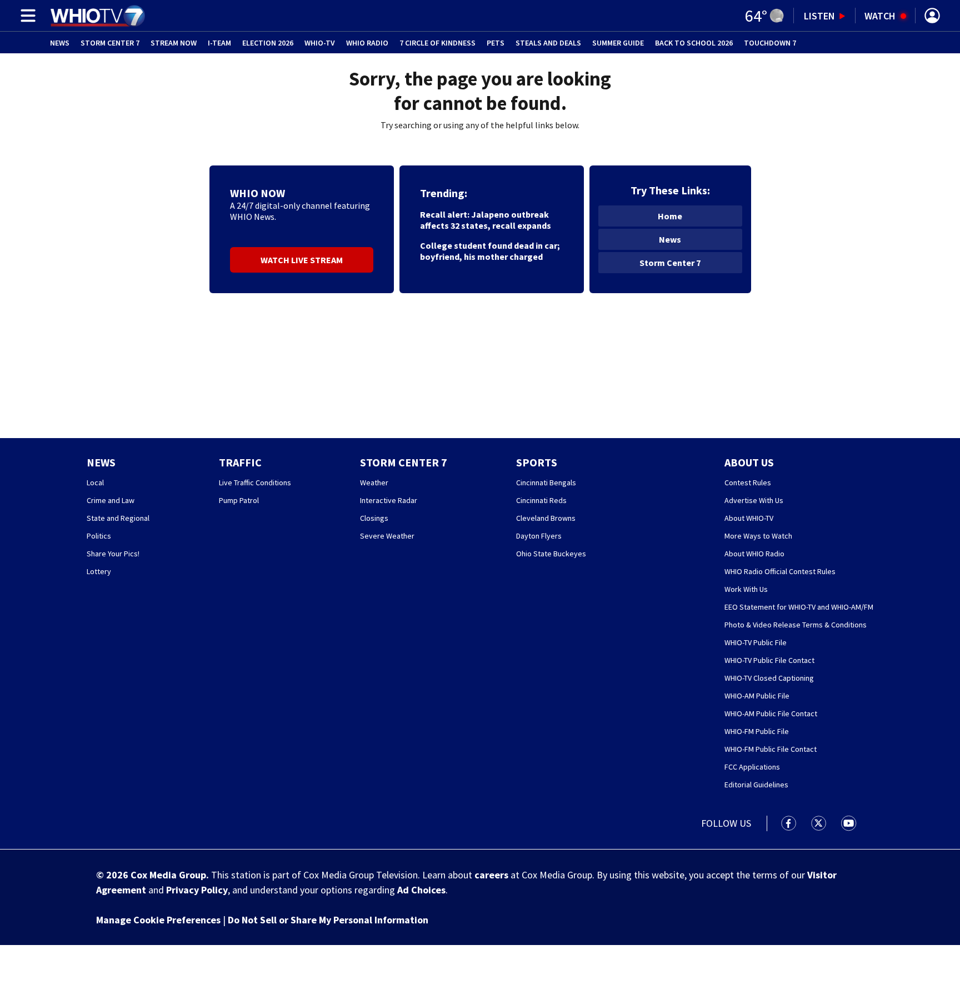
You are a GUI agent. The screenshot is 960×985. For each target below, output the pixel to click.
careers (491, 874)
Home (670, 216)
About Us (749, 462)
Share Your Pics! (113, 554)
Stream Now (174, 43)
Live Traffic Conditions (255, 483)
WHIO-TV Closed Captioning (769, 678)
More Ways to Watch (758, 536)
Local (95, 483)
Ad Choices (421, 889)
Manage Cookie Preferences (158, 919)
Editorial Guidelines (756, 785)
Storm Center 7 (110, 43)
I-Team (219, 43)
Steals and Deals (548, 43)
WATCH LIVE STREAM (302, 259)
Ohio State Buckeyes (551, 554)
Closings (374, 518)
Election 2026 (267, 43)
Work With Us (746, 589)
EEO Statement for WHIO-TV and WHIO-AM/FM (798, 607)
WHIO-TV (319, 43)
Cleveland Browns (546, 518)
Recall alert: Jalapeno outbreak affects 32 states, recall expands (485, 220)
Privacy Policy (197, 889)
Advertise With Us (753, 500)
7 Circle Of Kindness (437, 43)
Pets (495, 43)
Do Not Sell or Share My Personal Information (328, 919)
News (59, 43)
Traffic (240, 462)
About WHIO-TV (748, 518)
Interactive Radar (388, 500)
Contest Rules (747, 483)
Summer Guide (618, 43)
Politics (99, 536)
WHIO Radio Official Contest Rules (780, 571)
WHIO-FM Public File (756, 731)
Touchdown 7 (770, 43)
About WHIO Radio (754, 554)
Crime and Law (110, 500)
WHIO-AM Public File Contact (770, 713)
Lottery (99, 571)
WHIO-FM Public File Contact (770, 749)
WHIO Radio (367, 43)
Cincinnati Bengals (546, 483)
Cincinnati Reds (541, 500)
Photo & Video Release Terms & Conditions (795, 625)
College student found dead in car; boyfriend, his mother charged (490, 251)
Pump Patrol (239, 500)
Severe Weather (387, 536)
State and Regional (118, 518)
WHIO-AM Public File (756, 696)
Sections (26, 15)
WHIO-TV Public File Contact (769, 660)
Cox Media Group (168, 874)
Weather (374, 483)
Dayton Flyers (539, 536)
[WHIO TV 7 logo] (97, 15)
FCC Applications (752, 767)
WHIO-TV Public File (755, 642)
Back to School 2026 (694, 43)
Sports (536, 462)
